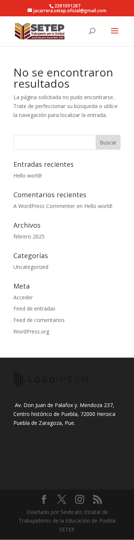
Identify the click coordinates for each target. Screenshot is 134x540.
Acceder (23, 297)
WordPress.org (31, 331)
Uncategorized (30, 266)
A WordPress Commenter (44, 205)
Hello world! (27, 175)
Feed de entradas (34, 308)
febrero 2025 (29, 236)
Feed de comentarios (39, 319)
